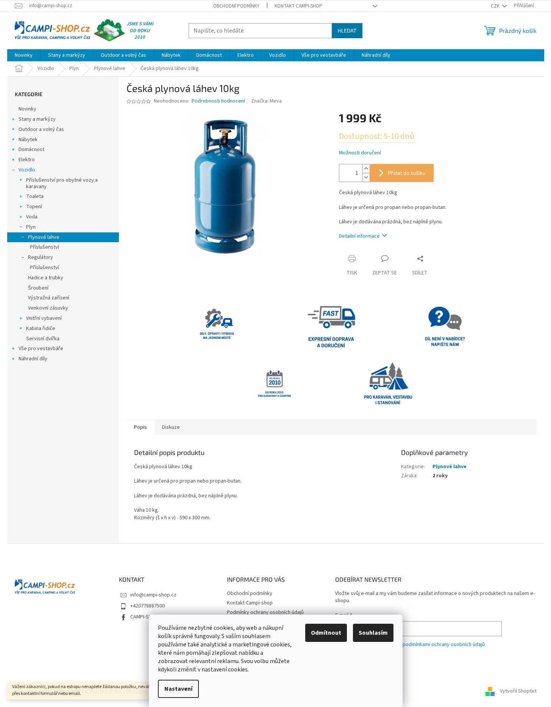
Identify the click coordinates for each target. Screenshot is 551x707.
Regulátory (40, 257)
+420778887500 (147, 606)
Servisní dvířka (42, 339)
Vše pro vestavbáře (41, 348)
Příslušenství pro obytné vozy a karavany (62, 183)
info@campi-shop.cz (153, 595)
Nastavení (178, 689)
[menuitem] (23, 55)
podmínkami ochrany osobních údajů (444, 644)
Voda (31, 217)
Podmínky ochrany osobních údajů (265, 612)
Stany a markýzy (37, 119)
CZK (496, 6)
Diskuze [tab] (171, 427)
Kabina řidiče (40, 328)
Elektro (27, 160)
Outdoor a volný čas (41, 129)
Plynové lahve (43, 237)
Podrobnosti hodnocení (218, 101)
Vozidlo (27, 170)
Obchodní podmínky (236, 6)
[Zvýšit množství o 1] (366, 168)
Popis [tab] (140, 427)
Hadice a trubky (45, 278)
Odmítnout (326, 633)
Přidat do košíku (407, 173)
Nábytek (28, 139)
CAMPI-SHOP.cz (147, 617)
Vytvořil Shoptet (518, 691)
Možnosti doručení (360, 153)
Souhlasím (373, 633)
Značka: (266, 101)
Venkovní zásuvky (48, 308)
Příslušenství (44, 247)
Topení (34, 206)
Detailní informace (359, 236)
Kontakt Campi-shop (298, 6)
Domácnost (31, 149)
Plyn (31, 227)
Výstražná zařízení (48, 298)
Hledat (347, 30)
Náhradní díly (33, 359)
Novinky (27, 109)
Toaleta (35, 196)
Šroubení (38, 288)
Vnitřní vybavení (44, 318)
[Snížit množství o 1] (366, 177)
